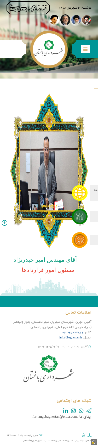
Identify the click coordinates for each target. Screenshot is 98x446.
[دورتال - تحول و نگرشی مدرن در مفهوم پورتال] (93, 441)
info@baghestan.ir (70, 338)
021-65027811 (72, 332)
